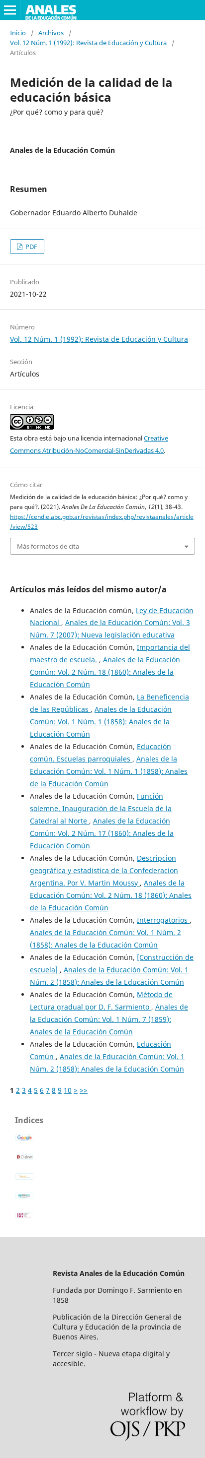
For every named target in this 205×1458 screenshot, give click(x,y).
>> (84, 1090)
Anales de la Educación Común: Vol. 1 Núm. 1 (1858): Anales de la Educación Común (101, 721)
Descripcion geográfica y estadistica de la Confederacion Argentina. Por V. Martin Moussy (104, 870)
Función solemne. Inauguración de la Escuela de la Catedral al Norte (101, 808)
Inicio (18, 32)
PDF (30, 246)
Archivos (51, 32)
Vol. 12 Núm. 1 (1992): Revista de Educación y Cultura (88, 42)
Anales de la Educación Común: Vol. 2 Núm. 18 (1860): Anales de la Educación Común (105, 672)
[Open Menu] (10, 10)
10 (68, 1090)
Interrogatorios (163, 920)
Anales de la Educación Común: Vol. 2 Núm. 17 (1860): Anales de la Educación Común (102, 833)
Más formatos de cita (48, 546)
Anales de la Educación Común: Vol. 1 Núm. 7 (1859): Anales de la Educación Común (109, 1019)
